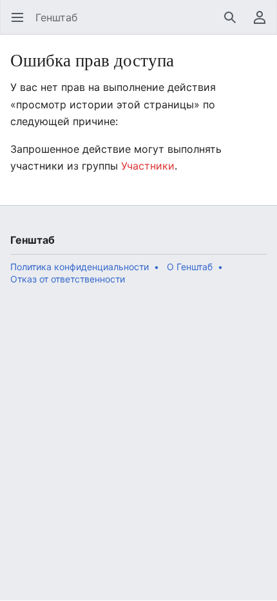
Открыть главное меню (21, 23)
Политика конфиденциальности (79, 266)
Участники (148, 165)
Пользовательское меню (263, 23)
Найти (234, 23)
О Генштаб (190, 266)
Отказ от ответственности (67, 278)
